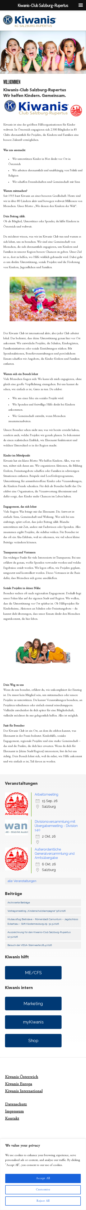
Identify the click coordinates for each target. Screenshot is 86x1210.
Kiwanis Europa (18, 1084)
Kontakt (12, 1118)
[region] (43, 1174)
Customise (43, 1189)
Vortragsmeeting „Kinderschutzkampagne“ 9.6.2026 (37, 910)
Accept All (43, 1178)
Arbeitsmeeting (46, 794)
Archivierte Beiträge (19, 902)
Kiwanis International (24, 1091)
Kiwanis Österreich (21, 1077)
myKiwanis (33, 1022)
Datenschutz (16, 1104)
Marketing (33, 1003)
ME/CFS (33, 972)
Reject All (43, 1201)
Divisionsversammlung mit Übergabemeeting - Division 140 (56, 826)
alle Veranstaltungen (22, 881)
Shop (33, 1040)
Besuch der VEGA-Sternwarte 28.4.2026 (30, 945)
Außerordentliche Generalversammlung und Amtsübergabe (55, 853)
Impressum (14, 1111)
